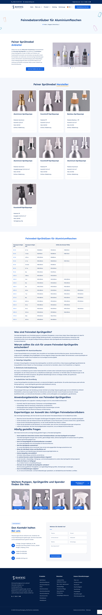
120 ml (14, 279)
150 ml (14, 283)
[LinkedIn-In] (82, 1)
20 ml (14, 250)
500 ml (15, 319)
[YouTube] (90, 1)
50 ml (14, 261)
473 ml (14, 315)
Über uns (37, 7)
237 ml (14, 297)
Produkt (46, 7)
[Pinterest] (86, 1)
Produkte (42, 576)
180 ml (14, 286)
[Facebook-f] (84, 1)
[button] (54, 54)
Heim (31, 7)
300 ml (15, 304)
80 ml (14, 268)
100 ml (14, 275)
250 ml (14, 301)
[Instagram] (88, 1)
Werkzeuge (62, 7)
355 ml (14, 308)
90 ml (14, 272)
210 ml (14, 293)
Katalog (54, 7)
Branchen (59, 576)
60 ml (14, 264)
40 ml (14, 257)
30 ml (14, 253)
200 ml (15, 290)
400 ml (15, 312)
